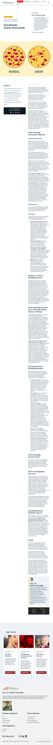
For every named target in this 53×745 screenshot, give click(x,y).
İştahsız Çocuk (5, 722)
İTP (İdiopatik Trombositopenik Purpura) (26, 656)
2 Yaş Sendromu (31, 716)
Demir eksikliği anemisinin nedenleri (13, 88)
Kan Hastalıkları (8, 17)
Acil (3, 716)
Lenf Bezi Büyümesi (8, 655)
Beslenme (4, 718)
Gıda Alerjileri (30, 718)
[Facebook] (11, 112)
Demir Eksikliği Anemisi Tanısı (11, 98)
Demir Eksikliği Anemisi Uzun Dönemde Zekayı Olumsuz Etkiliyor (12, 93)
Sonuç (5, 104)
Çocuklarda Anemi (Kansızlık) (11, 21)
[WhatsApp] (19, 112)
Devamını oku (9, 672)
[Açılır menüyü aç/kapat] (18, 1)
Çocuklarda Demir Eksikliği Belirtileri (13, 96)
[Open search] (48, 2)
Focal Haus (48, 741)
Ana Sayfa (6, 19)
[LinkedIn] (16, 112)
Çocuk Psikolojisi (6, 720)
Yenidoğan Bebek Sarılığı (33, 722)
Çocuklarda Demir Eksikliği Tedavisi (12, 102)
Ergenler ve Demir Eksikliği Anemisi (13, 90)
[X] (13, 112)
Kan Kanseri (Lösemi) (40, 655)
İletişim (18, 4)
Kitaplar (43, 1)
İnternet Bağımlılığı (32, 720)
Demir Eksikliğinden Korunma (11, 100)
